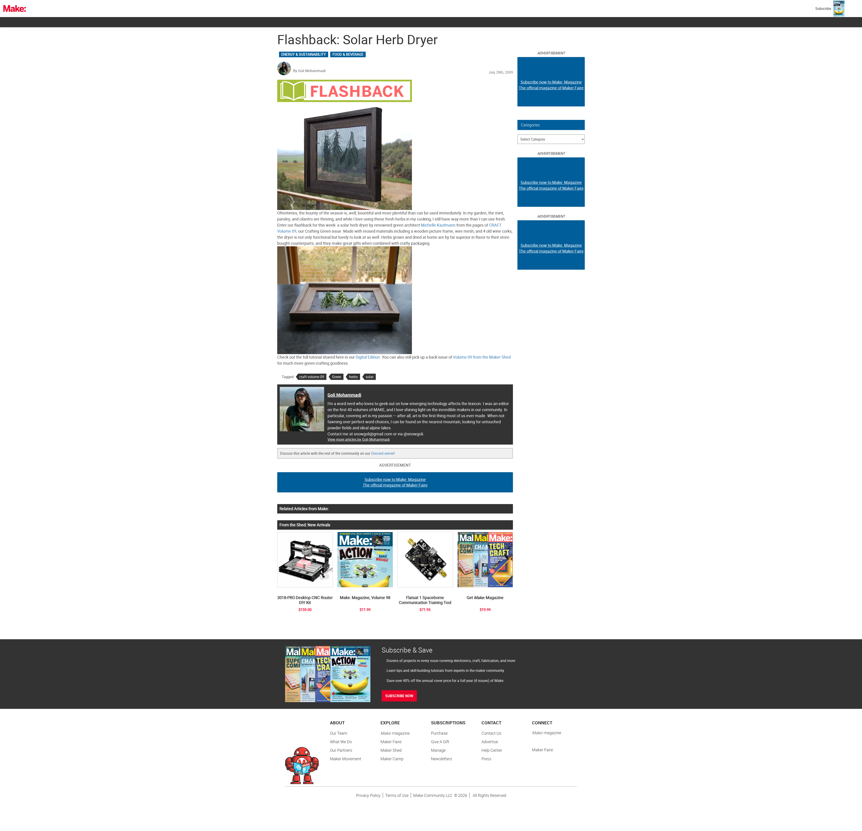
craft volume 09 (311, 376)
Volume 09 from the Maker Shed (482, 357)
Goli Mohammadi (344, 395)
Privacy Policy (368, 795)
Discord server (382, 453)
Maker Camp (391, 758)
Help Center (492, 750)
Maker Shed (391, 750)
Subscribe (823, 8)
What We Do (341, 741)
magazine (395, 733)
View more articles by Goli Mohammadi (359, 439)
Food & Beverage (347, 54)
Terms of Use (397, 795)
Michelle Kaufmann (438, 225)
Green (336, 376)
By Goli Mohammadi (309, 70)
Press (486, 758)
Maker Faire (390, 741)
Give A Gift (440, 741)
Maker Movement (345, 758)
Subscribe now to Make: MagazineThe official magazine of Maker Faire (395, 482)
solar (370, 376)
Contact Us (491, 733)
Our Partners (341, 750)
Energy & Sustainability (303, 54)
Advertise (490, 741)
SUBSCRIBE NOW (399, 695)
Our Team (338, 733)
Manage (438, 750)
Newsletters (441, 758)
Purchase (439, 733)
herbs (353, 376)
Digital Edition (368, 357)
